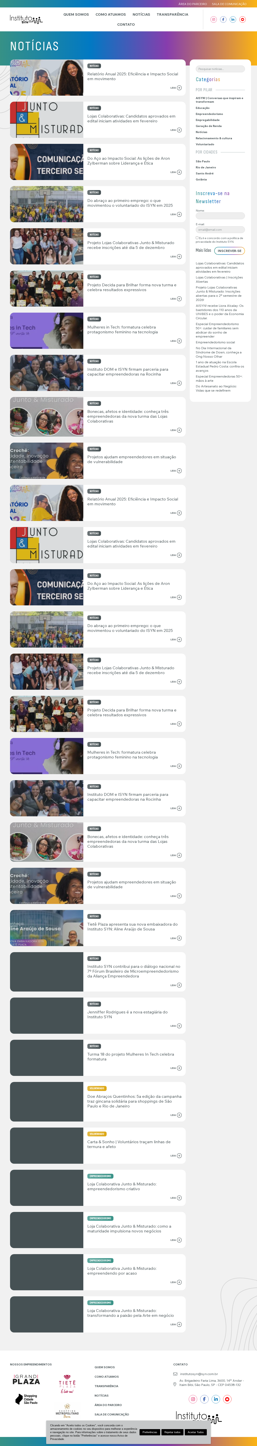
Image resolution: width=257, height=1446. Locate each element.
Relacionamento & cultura (214, 138)
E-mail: (200, 224)
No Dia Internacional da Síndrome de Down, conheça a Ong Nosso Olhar (219, 352)
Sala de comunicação (229, 4)
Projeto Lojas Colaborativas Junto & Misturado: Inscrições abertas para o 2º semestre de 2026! (219, 293)
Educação (203, 108)
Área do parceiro (192, 4)
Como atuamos (111, 14)
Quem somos (76, 14)
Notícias (141, 14)
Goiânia (201, 179)
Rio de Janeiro (206, 167)
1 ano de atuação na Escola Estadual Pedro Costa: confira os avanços (220, 366)
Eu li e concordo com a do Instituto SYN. (219, 240)
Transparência (172, 14)
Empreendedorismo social (215, 342)
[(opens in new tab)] (26, 1379)
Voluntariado (205, 144)
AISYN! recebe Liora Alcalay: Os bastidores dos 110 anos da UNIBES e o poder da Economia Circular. (220, 312)
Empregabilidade (208, 120)
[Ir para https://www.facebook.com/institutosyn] (223, 19)
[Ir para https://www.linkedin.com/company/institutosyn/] (233, 19)
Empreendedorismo (209, 114)
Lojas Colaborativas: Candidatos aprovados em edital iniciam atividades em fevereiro (220, 267)
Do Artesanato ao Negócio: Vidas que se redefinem (216, 388)
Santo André (205, 173)
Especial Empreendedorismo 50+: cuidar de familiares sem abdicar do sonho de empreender (217, 330)
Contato (126, 24)
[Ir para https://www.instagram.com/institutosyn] (213, 19)
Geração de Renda (209, 126)
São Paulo (203, 161)
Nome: (200, 210)
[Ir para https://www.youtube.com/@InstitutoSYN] (242, 19)
